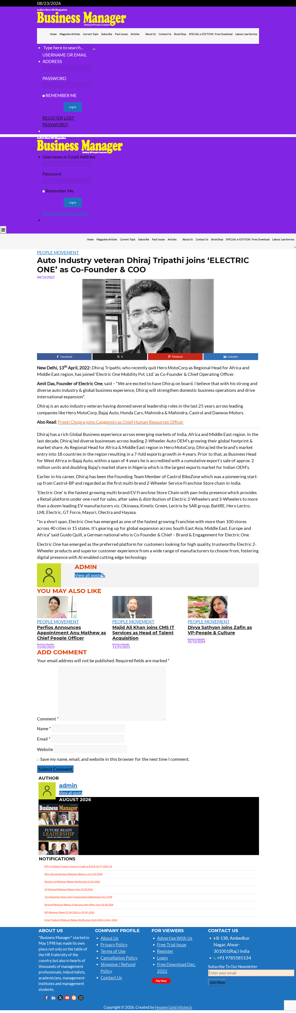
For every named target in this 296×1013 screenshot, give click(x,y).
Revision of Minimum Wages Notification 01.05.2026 (72, 881)
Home (53, 34)
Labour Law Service (246, 34)
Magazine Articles (69, 34)
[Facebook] (46, 997)
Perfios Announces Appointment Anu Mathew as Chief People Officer (71, 632)
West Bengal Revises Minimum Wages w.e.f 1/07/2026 (73, 874)
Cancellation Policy (119, 957)
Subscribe (106, 34)
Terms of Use (113, 951)
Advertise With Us (174, 938)
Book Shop (180, 34)
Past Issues (121, 34)
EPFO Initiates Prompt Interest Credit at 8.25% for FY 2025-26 (78, 866)
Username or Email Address (64, 58)
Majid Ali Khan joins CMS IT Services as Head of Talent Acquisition (143, 632)
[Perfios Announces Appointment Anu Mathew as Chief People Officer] (57, 606)
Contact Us (165, 34)
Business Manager (45, 644)
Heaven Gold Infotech (173, 1007)
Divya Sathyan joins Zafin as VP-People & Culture (220, 630)
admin (68, 785)
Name (44, 728)
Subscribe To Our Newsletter (232, 966)
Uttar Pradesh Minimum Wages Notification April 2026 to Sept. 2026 (80, 919)
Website (45, 749)
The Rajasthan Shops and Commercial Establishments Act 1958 (78, 896)
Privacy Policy (114, 944)
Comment (48, 718)
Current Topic (90, 34)
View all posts (88, 575)
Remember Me (61, 95)
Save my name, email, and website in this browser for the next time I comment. (114, 759)
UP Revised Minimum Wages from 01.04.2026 (68, 889)
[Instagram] (80, 997)
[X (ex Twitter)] (60, 997)
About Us (150, 34)
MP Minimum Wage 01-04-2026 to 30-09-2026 (69, 912)
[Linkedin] (53, 997)
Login (162, 957)
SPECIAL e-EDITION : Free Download (210, 34)
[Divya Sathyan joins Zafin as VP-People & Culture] (207, 606)
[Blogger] (74, 997)
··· (258, 41)
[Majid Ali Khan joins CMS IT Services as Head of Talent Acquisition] (132, 606)
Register (52, 117)
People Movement (58, 252)
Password (54, 78)
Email (44, 738)
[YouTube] (67, 997)
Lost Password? (74, 213)
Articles (135, 34)
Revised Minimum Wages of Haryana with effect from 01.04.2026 (78, 904)
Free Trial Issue (171, 944)
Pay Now (161, 980)
